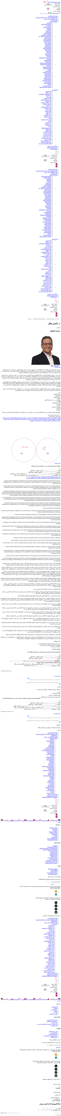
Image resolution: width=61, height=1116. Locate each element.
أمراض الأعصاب (47, 115)
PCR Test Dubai (53, 859)
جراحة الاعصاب (47, 116)
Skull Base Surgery (46, 80)
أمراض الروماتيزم (47, 136)
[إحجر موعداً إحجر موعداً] (36, 461)
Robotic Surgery (47, 77)
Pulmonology (48, 76)
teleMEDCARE (53, 855)
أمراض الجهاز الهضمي (46, 107)
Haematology (48, 45)
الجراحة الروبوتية (47, 135)
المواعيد (49, 732)
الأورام (49, 121)
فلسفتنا (49, 147)
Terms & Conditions (52, 869)
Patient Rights (54, 870)
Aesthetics (49, 23)
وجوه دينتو (48, 97)
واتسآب (37, 820)
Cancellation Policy (52, 874)
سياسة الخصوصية (53, 1034)
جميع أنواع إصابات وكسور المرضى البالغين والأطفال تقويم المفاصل (30, 419)
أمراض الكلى (48, 114)
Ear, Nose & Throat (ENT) (45, 36)
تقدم (54, 1100)
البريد (58, 664)
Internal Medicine (47, 48)
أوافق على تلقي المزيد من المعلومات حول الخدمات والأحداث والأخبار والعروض (41, 1049)
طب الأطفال (48, 129)
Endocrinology (47, 37)
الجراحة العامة (47, 108)
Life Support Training (52, 847)
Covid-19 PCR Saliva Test (51, 861)
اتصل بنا (55, 1012)
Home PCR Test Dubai (51, 860)
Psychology (51, 779)
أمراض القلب (48, 92)
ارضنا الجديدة (54, 1009)
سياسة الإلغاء (54, 1037)
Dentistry (49, 29)
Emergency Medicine (46, 35)
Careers (55, 835)
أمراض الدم (48, 109)
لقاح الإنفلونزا (54, 1025)
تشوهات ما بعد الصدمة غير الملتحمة (38, 420)
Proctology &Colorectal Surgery (47, 72)
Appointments (30, 820)
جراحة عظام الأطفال (46, 128)
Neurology (48, 52)
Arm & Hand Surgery (46, 24)
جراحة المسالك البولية (46, 140)
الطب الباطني (48, 111)
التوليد (50, 118)
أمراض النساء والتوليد (46, 119)
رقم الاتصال (58, 659)
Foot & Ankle (51, 773)
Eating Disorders (50, 751)
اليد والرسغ (48, 125)
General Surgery (47, 41)
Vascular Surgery (47, 85)
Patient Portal (44, 820)
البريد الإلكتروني (56, 475)
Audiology (48, 25)
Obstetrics (49, 56)
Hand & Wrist (51, 774)
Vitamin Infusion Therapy (51, 863)
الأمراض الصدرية (47, 133)
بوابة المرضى (54, 1022)
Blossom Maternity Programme (50, 849)
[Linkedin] (56, 903)
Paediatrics (48, 65)
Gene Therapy (48, 43)
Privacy (4, 670)
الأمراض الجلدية (47, 98)
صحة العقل (48, 112)
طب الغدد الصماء (47, 104)
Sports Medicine (47, 83)
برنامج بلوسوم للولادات (51, 1021)
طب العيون (48, 122)
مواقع (49, 146)
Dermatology (48, 32)
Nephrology (48, 51)
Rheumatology (48, 79)
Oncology (49, 59)
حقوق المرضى (53, 1033)
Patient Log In (54, 852)
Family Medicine (47, 39)
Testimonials (54, 834)
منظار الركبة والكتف (9, 419)
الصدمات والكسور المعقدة (53, 420)
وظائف (55, 1011)
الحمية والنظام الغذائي (46, 99)
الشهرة (58, 472)
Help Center (54, 837)
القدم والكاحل (51, 955)
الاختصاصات (54, 1007)
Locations (55, 830)
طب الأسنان (48, 95)
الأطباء (49, 16)
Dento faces (48, 31)
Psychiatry (52, 783)
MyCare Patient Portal (52, 838)
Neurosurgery (48, 53)
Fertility (52, 755)
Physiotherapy (48, 73)
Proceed (58, 1088)
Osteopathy (51, 771)
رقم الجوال (57, 473)
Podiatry (49, 69)
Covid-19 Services (53, 851)
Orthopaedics (48, 61)
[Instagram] (56, 910)
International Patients (52, 839)
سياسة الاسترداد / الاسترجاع (50, 1035)
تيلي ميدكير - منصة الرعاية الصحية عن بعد (47, 1024)
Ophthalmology (47, 60)
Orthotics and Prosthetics (45, 63)
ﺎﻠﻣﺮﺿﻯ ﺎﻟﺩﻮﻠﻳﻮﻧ (53, 1014)
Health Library (54, 856)
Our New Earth (53, 833)
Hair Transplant (47, 47)
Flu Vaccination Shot (52, 857)
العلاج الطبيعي (47, 131)
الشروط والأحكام (53, 1031)
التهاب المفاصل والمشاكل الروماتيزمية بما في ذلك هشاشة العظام (29, 417)
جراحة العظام (48, 123)
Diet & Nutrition (47, 33)
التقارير (10, 820)
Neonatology (48, 55)
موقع (58, 665)
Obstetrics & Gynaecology (45, 57)
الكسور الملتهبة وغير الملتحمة (53, 417)
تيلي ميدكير (47, 19)
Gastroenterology (47, 40)
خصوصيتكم (58, 676)
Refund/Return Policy (52, 873)
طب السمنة (48, 91)
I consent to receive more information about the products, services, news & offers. (41, 886)
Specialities (54, 829)
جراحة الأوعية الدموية (46, 142)
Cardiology (48, 28)
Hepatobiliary (48, 44)
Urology (49, 84)
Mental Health (48, 49)
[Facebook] (56, 907)
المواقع (55, 1008)
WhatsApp (15, 820)
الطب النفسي (51, 963)
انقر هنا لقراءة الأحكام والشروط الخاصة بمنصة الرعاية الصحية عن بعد (43, 476)
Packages (56, 820)
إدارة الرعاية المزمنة (52, 1020)
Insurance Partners (53, 831)
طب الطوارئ (48, 101)
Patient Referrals (53, 853)
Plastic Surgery (47, 75)
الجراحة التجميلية (47, 132)
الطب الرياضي (47, 139)
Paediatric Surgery (47, 67)
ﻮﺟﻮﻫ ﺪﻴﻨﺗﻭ (48, 246)
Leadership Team (53, 827)
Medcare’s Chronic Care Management (48, 848)
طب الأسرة (48, 105)
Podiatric (52, 778)
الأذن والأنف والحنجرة (46, 102)
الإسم (58, 470)
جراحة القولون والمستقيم (45, 94)
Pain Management (47, 68)
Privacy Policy (54, 871)
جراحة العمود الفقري (46, 138)
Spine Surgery (48, 81)
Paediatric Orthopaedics (45, 64)
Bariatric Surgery (47, 27)
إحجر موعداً (57, 367)
